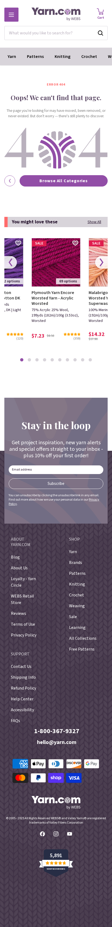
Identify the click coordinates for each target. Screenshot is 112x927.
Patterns (35, 57)
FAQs (15, 721)
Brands (75, 563)
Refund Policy (23, 688)
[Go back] (9, 180)
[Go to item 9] (82, 359)
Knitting (62, 57)
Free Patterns (82, 649)
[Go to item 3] (37, 359)
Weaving (77, 606)
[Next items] (101, 262)
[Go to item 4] (44, 359)
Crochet (89, 57)
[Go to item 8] (75, 359)
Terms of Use (23, 624)
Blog (15, 557)
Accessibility (22, 710)
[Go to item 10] (90, 359)
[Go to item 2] (29, 359)
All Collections (83, 638)
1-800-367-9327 (56, 731)
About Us (19, 568)
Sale (73, 617)
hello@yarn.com (56, 742)
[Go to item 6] (59, 359)
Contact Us (21, 667)
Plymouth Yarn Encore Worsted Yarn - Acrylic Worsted (53, 298)
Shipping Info (23, 677)
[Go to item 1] (21, 359)
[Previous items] (10, 262)
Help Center (22, 699)
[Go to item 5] (52, 359)
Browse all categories (63, 181)
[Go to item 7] (67, 359)
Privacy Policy (23, 635)
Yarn (12, 57)
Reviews (18, 613)
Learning (77, 628)
